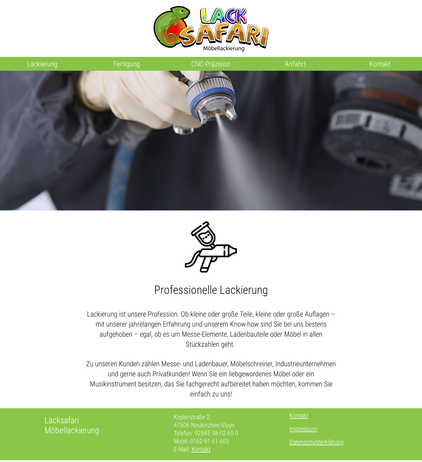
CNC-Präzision (211, 64)
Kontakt (380, 64)
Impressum (303, 428)
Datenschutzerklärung (316, 442)
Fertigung (126, 64)
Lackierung (42, 64)
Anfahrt (295, 64)
